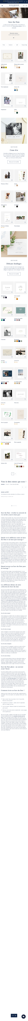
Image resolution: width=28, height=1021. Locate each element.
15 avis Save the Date (14, 484)
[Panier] (26, 5)
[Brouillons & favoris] (24, 5)
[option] (2, 67)
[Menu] (2, 5)
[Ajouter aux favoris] (12, 60)
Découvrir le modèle (14, 161)
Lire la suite (14, 27)
